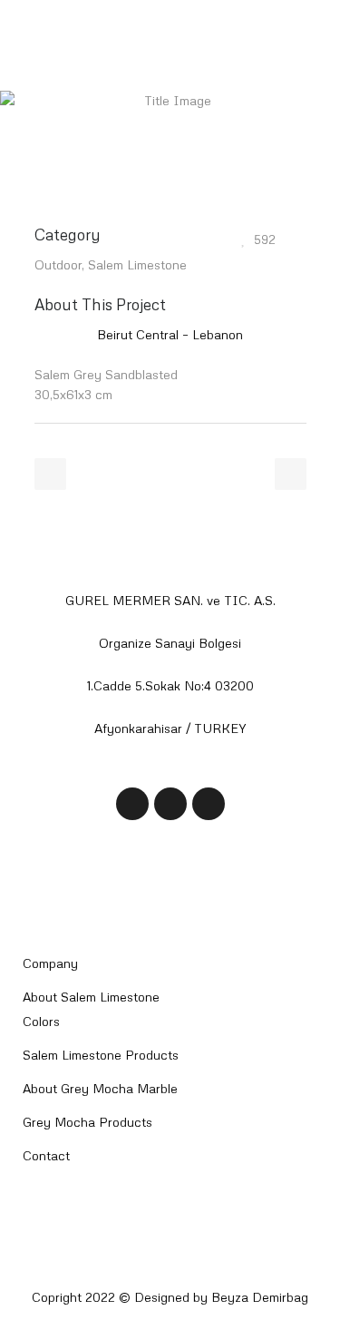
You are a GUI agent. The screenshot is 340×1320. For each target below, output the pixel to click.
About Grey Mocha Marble (100, 1088)
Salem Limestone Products (101, 1054)
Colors (41, 1021)
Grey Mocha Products (87, 1121)
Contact (46, 1155)
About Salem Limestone (91, 996)
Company (50, 963)
